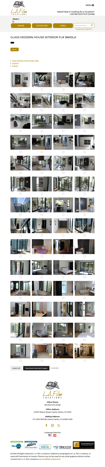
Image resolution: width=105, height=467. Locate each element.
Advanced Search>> (84, 29)
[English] (50, 435)
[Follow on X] (58, 425)
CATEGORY (42, 25)
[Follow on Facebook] (46, 425)
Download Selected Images (36, 368)
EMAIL (14, 49)
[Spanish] (55, 435)
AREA (63, 25)
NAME (21, 25)
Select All (16, 368)
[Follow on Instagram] (52, 425)
